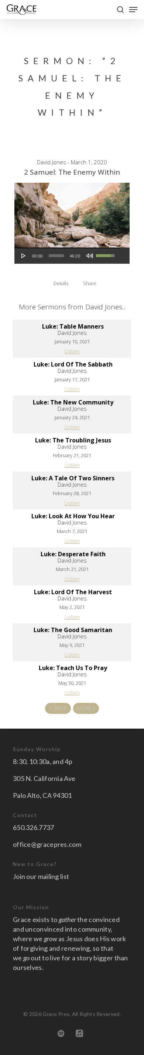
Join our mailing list (41, 876)
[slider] (56, 255)
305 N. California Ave (44, 778)
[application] (67, 256)
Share (89, 283)
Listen (72, 351)
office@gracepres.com (47, 844)
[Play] (23, 255)
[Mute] (89, 255)
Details (61, 283)
